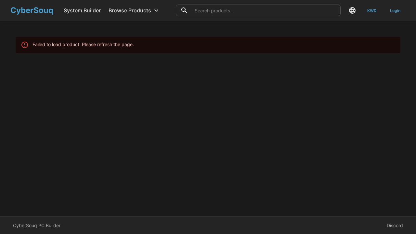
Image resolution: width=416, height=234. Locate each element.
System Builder (82, 10)
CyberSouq (31, 10)
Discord (395, 225)
